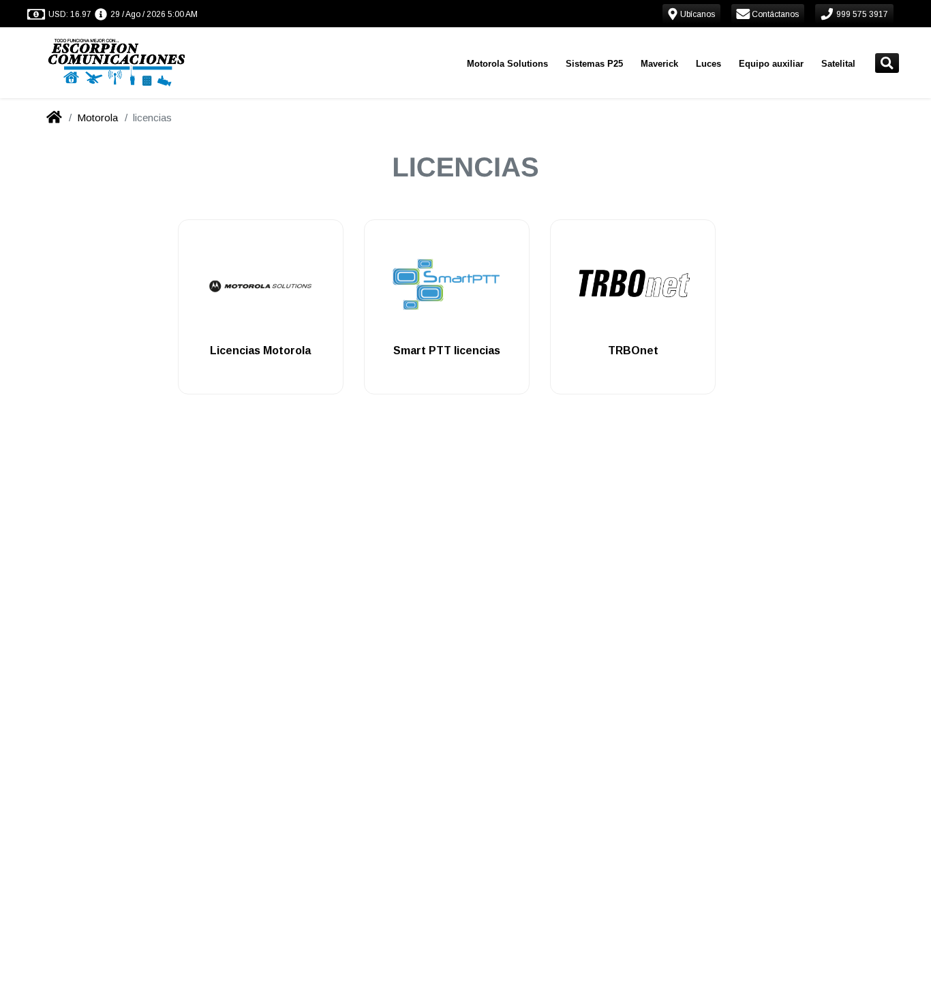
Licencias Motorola (260, 350)
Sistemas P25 (594, 64)
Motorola (97, 117)
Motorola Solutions (507, 64)
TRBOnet (633, 350)
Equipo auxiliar (771, 64)
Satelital (838, 64)
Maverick (659, 64)
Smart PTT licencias (446, 350)
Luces (708, 64)
